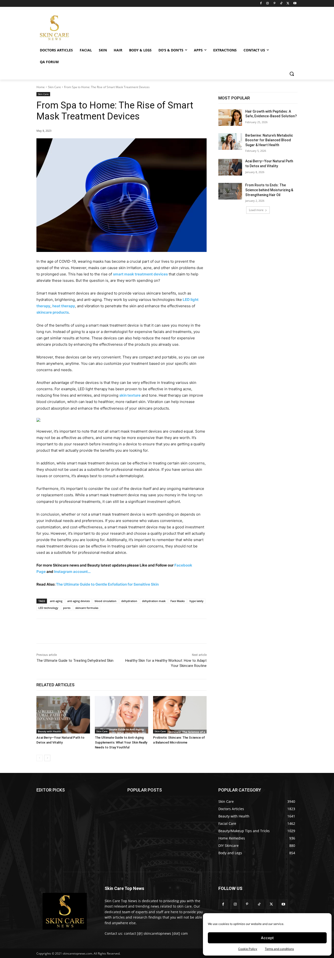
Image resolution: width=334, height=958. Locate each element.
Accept (267, 937)
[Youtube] (295, 3)
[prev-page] (39, 758)
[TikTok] (281, 3)
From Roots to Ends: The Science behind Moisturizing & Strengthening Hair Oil (269, 190)
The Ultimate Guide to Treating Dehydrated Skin (74, 660)
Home (40, 87)
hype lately (196, 601)
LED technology (48, 608)
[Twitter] (288, 3)
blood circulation (105, 601)
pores (66, 608)
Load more (256, 210)
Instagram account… (72, 571)
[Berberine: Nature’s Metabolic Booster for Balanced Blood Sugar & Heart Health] (230, 141)
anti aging (56, 601)
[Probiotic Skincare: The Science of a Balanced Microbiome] (180, 714)
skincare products (52, 312)
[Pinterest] (274, 3)
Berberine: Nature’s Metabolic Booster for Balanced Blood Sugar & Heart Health (269, 140)
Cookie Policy (247, 949)
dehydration (129, 601)
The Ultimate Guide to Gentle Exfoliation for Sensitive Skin (107, 584)
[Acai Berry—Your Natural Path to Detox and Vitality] (63, 714)
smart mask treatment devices (140, 274)
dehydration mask (154, 601)
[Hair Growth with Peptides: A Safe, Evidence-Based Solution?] (230, 117)
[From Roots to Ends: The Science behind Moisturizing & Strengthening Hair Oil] (230, 191)
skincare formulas (86, 608)
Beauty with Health (49, 731)
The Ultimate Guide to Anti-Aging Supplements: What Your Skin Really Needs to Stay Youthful (121, 742)
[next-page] (47, 758)
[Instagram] (267, 3)
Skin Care (54, 87)
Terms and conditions (279, 949)
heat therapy (63, 306)
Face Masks (177, 601)
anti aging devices (78, 601)
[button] (292, 74)
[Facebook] (261, 3)
